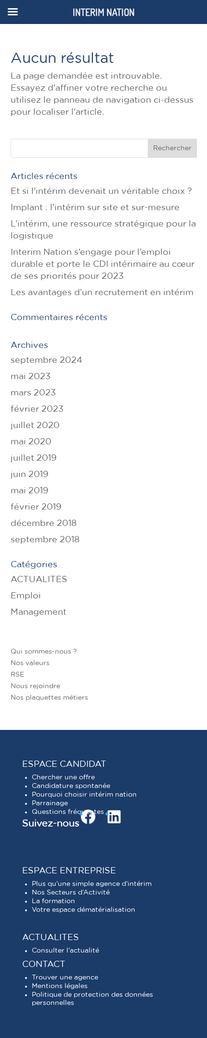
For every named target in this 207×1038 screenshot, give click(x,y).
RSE (17, 674)
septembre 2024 (46, 360)
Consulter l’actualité (65, 950)
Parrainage (50, 803)
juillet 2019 (34, 458)
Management (38, 612)
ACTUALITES (39, 579)
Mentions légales (60, 986)
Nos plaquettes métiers (49, 697)
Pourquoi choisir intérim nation (84, 794)
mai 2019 (30, 491)
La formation (53, 901)
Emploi (26, 596)
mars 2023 (33, 393)
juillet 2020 (35, 425)
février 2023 (37, 409)
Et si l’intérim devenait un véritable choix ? (101, 191)
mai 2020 (31, 442)
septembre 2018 (45, 540)
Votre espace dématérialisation (83, 910)
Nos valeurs (30, 663)
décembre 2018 (44, 523)
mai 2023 (31, 376)
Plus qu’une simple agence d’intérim (92, 884)
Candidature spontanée (71, 786)
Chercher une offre (63, 777)
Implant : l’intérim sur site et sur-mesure (95, 207)
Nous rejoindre (35, 686)
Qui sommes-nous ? (44, 651)
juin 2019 (30, 474)
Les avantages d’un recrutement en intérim (102, 292)
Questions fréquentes (68, 812)
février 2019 (36, 507)
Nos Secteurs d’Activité (71, 892)
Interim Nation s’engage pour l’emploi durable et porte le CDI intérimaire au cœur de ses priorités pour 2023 (102, 264)
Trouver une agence (65, 977)
